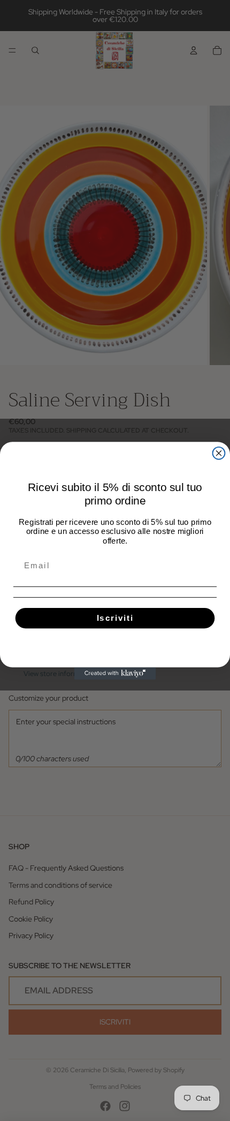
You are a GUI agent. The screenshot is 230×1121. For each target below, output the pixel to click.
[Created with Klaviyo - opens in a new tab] (115, 673)
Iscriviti (115, 617)
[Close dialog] (219, 453)
